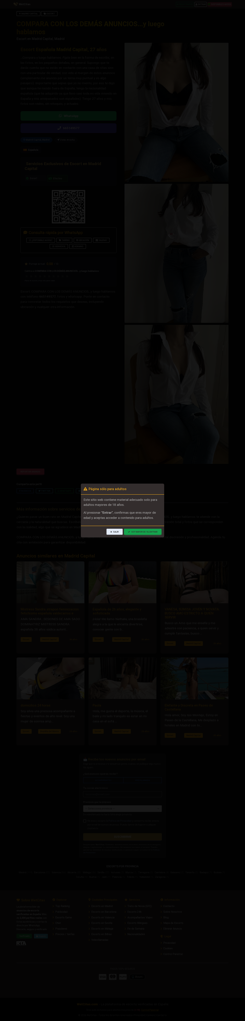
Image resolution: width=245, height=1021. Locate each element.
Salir (116, 532)
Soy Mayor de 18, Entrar (144, 532)
